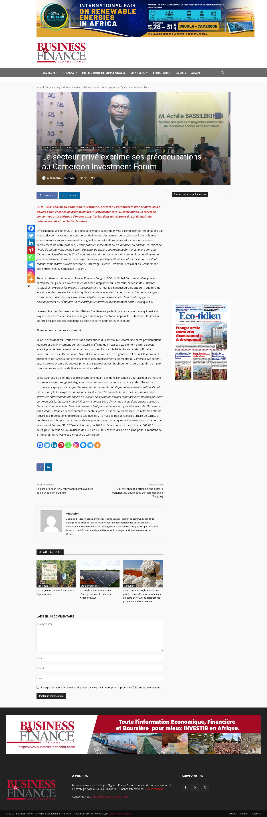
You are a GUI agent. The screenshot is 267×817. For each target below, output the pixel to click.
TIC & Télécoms (147, 147)
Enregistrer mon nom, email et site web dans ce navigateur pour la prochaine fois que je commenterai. (101, 687)
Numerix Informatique (119, 813)
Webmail (256, 813)
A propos (232, 813)
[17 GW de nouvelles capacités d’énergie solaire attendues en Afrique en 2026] (100, 573)
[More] (97, 445)
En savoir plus (155, 789)
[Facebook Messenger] (83, 445)
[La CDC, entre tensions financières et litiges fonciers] (56, 573)
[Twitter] (47, 445)
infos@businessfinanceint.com (110, 796)
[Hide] (28, 286)
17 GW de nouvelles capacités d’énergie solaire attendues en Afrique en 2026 (96, 594)
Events (46, 147)
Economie (116, 147)
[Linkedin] (54, 445)
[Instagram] (76, 445)
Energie (126, 147)
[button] (222, 72)
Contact (244, 813)
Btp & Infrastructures (100, 147)
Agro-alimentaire (81, 147)
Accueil (40, 87)
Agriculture (62, 87)
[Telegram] (90, 445)
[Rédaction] (44, 178)
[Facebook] (40, 445)
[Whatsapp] (68, 445)
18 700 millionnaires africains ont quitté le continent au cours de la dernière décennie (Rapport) (137, 492)
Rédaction (55, 177)
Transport (171, 147)
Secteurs (50, 87)
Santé (135, 147)
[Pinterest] (61, 445)
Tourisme (159, 147)
